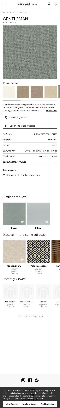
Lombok (43, 302)
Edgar (38, 228)
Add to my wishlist (19, 117)
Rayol (14, 228)
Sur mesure (10, 302)
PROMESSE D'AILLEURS (45, 134)
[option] (9, 92)
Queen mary (14, 265)
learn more (39, 398)
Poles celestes (38, 265)
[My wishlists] (55, 4)
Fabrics (13, 12)
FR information (9, 175)
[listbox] (30, 92)
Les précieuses (26, 302)
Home (5, 12)
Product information (30, 175)
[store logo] (27, 4)
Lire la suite (51, 110)
